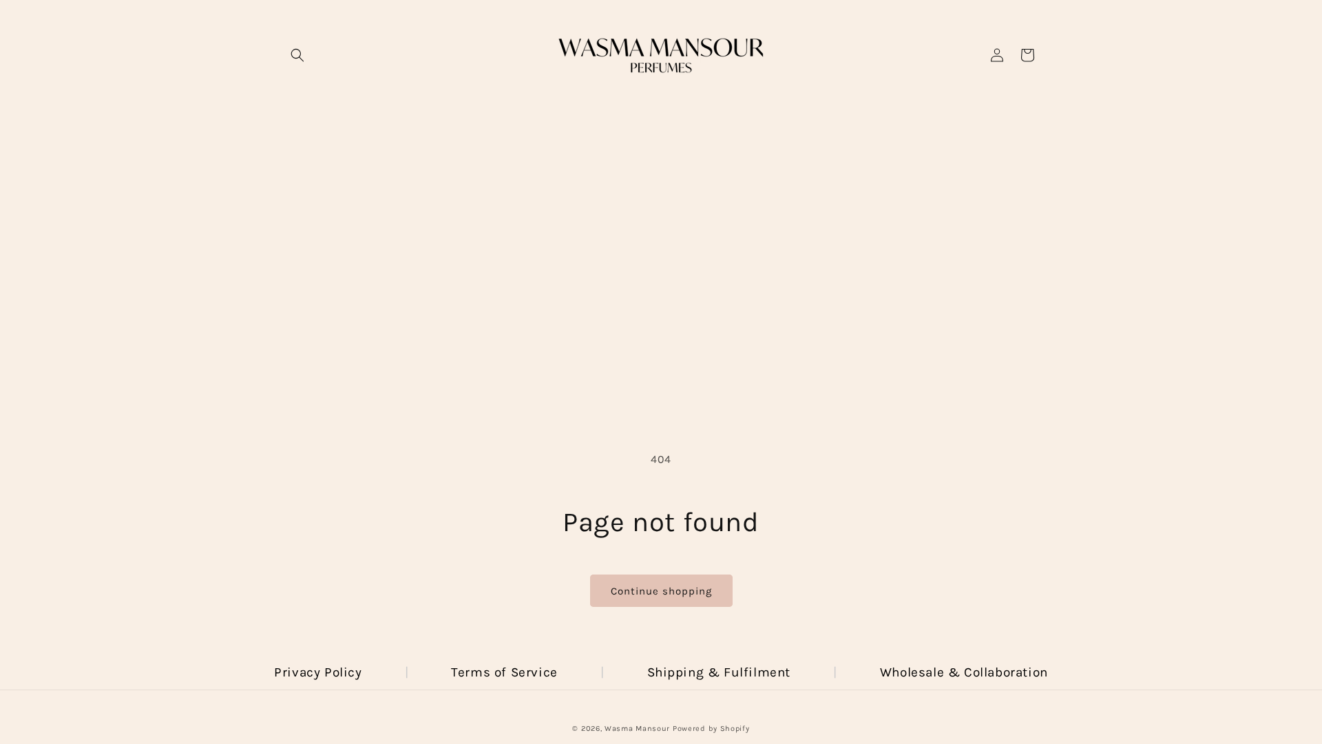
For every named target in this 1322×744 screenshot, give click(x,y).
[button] (297, 55)
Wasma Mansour (637, 728)
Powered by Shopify (711, 728)
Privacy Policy (317, 672)
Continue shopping (661, 591)
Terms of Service (504, 672)
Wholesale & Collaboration (964, 672)
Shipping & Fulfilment (719, 672)
